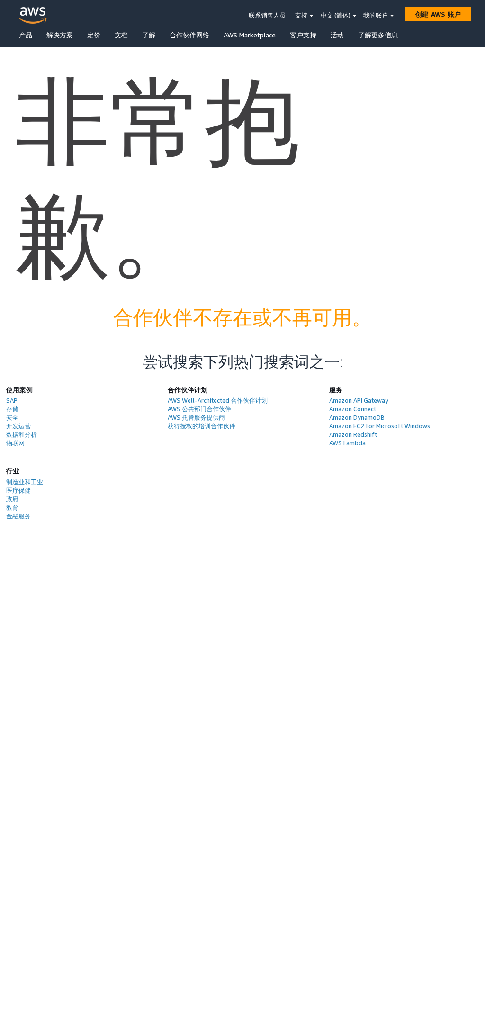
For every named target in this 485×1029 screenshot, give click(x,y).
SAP (12, 400)
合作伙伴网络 (189, 35)
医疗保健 (18, 490)
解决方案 (59, 35)
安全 (12, 417)
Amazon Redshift (353, 434)
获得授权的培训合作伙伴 (201, 426)
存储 (12, 409)
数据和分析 (21, 434)
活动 (337, 35)
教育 (12, 507)
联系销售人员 (267, 15)
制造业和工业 (24, 482)
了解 (148, 35)
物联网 (15, 443)
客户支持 (303, 35)
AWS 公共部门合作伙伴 (199, 409)
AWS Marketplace (250, 35)
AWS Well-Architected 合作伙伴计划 (218, 400)
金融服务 (18, 516)
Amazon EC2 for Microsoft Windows (379, 426)
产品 (25, 35)
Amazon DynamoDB (357, 417)
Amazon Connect (352, 409)
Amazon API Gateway (358, 400)
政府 (12, 499)
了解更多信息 (378, 35)
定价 (93, 35)
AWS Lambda (347, 443)
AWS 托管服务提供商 (196, 417)
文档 (121, 35)
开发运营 (18, 426)
